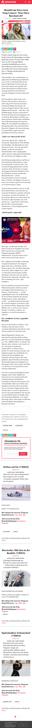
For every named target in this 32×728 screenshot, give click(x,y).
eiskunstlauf (7, 702)
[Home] (3, 2)
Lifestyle (15, 470)
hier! (8, 726)
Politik (5, 430)
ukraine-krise (7, 425)
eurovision (19, 425)
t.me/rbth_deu (20, 515)
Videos (15, 531)
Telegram (18, 52)
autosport (6, 531)
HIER (4, 540)
